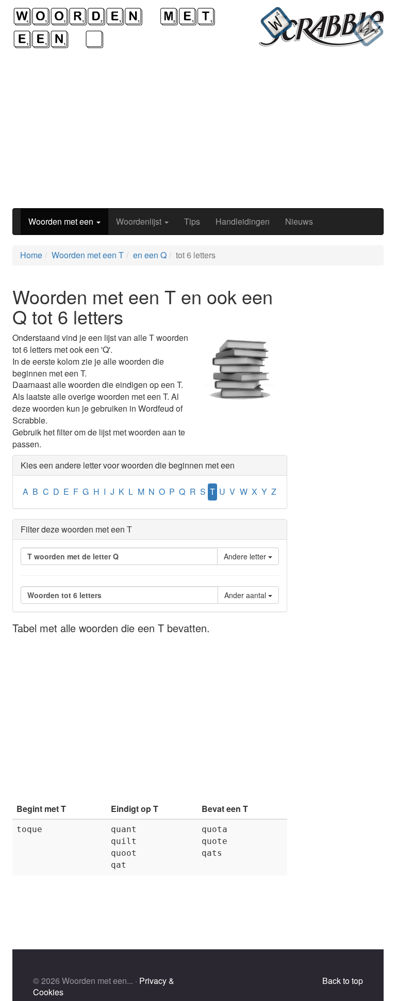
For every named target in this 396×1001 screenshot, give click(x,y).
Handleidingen (243, 221)
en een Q (150, 255)
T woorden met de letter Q (73, 556)
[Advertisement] (198, 128)
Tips (192, 221)
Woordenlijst (139, 221)
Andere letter (246, 556)
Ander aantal (246, 595)
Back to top (342, 981)
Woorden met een (61, 221)
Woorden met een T (88, 255)
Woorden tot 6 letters (64, 595)
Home (31, 255)
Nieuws (299, 221)
